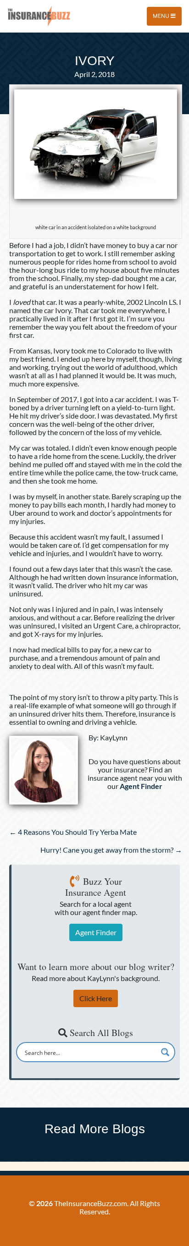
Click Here (95, 998)
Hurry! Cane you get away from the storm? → (111, 849)
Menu (162, 15)
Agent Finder (96, 932)
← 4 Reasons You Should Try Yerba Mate (73, 831)
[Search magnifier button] (165, 1052)
